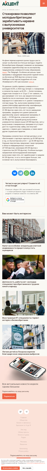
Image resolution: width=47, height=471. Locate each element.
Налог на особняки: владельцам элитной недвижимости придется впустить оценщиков (21, 248)
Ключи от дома (23, 435)
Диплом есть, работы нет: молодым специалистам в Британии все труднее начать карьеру (20, 284)
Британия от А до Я (23, 425)
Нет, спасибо (27, 468)
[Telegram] (20, 173)
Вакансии (23, 444)
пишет (4, 72)
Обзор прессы (23, 432)
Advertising (23, 448)
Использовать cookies (10, 468)
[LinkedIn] (32, 173)
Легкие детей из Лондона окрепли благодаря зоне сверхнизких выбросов (20, 352)
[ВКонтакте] (14, 173)
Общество (23, 420)
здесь (31, 82)
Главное (23, 417)
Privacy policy (23, 451)
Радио (23, 437)
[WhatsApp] (26, 173)
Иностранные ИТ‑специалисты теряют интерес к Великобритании (20, 319)
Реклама (23, 442)
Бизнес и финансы (24, 423)
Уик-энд (23, 429)
